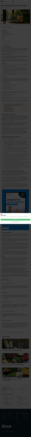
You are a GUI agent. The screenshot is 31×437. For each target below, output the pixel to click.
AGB (2, 217)
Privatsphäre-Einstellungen (15, 221)
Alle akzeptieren (15, 219)
